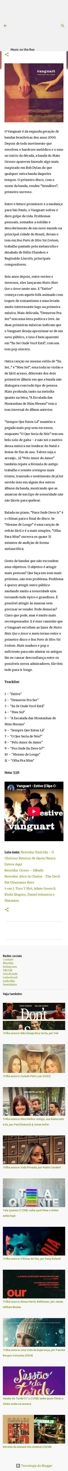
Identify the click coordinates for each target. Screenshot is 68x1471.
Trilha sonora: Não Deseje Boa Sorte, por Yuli (30, 1033)
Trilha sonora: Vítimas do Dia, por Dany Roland (32, 1258)
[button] (7, 54)
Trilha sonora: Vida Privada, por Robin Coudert (32, 1167)
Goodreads (10, 974)
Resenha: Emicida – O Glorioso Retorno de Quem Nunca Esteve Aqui (30, 858)
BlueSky (8, 963)
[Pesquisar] (62, 25)
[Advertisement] (39, 23)
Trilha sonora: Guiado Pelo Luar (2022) (27, 1076)
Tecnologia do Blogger (36, 1465)
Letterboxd (10, 977)
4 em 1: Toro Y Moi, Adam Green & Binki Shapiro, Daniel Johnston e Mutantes (30, 894)
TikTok (7, 970)
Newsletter (10, 984)
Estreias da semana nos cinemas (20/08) (27, 1446)
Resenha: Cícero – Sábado (24, 870)
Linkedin (9, 981)
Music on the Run (23, 49)
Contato (8, 959)
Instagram (10, 966)
